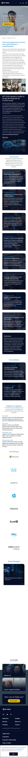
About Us (18, 721)
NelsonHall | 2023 (6, 432)
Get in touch (13, 701)
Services (4, 38)
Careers (17, 724)
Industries (5, 718)
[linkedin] (3, 714)
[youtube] (7, 714)
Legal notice (6, 733)
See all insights (14, 660)
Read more (5, 137)
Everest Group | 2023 (7, 440)
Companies (5, 736)
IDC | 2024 (5, 416)
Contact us (7, 24)
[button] (21, 3)
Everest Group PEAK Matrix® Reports (10, 134)
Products (5, 724)
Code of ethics (6, 743)
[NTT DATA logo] (5, 3)
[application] (14, 751)
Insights (17, 718)
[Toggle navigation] (26, 3)
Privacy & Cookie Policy (9, 740)
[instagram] (11, 714)
